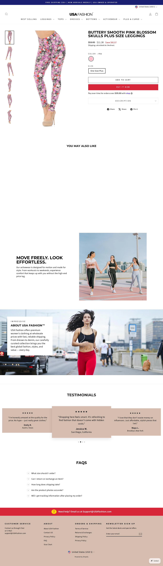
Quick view (23, 205)
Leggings (46, 19)
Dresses (75, 19)
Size (91, 66)
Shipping (91, 45)
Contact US (48, 532)
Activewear (110, 19)
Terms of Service (81, 528)
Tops (61, 19)
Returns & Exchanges (83, 532)
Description (123, 101)
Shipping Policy (81, 536)
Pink (91, 58)
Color (95, 54)
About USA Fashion (51, 528)
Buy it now (123, 87)
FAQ (45, 540)
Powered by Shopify (81, 557)
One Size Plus (96, 70)
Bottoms (92, 19)
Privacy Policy (49, 536)
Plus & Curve (132, 19)
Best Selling (29, 19)
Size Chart (48, 544)
